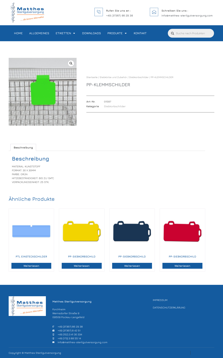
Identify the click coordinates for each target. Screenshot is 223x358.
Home (18, 33)
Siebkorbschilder (139, 77)
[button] (71, 63)
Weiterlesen (31, 265)
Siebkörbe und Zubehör (113, 77)
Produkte (115, 33)
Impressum (160, 300)
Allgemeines (39, 33)
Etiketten (63, 33)
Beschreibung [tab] (23, 147)
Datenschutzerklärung (169, 307)
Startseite (92, 77)
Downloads (91, 33)
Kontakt (140, 33)
